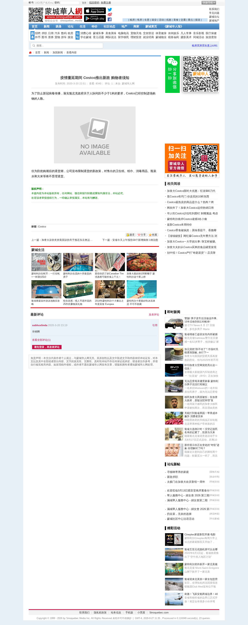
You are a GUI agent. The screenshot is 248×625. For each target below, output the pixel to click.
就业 (154, 19)
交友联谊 (148, 33)
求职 (44, 33)
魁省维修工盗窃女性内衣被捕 (200, 334)
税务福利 (173, 37)
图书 (44, 37)
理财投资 (136, 37)
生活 (83, 26)
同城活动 (198, 37)
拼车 (64, 37)
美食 (175, 19)
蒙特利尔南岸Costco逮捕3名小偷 (187, 218)
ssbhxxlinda (39, 325)
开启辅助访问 (218, 2)
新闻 (47, 26)
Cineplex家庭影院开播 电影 (200, 534)
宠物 (57, 37)
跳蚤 (59, 26)
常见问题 (214, 12)
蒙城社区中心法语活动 (180, 518)
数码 (64, 33)
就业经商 (148, 37)
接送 (197, 19)
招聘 (37, 33)
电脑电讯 (123, 33)
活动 (161, 19)
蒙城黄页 (151, 26)
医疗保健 (211, 33)
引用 (154, 325)
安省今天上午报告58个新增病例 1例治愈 (135, 239)
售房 (139, 19)
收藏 (154, 234)
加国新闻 (58, 52)
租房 (132, 19)
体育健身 (161, 33)
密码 (57, 2)
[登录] (84, 2)
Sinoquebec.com (159, 612)
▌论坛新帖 (172, 464)
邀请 (132, 234)
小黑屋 (141, 612)
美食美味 (110, 33)
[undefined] (110, 10)
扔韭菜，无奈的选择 (179, 513)
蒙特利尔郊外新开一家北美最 (200, 564)
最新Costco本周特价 (179, 224)
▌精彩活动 (172, 528)
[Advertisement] (165, 12)
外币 (37, 37)
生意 (146, 19)
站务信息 (116, 612)
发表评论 (154, 314)
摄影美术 (186, 37)
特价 (94, 26)
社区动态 (109, 26)
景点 (190, 19)
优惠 (168, 19)
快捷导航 (208, 2)
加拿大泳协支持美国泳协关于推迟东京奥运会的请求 (71, 239)
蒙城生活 (37, 250)
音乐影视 (198, 33)
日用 (51, 33)
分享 (143, 234)
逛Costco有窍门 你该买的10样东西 (188, 196)
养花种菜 (214, 513)
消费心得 (85, 33)
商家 (136, 26)
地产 (124, 26)
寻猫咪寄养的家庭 (178, 471)
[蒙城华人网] (56, 21)
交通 (183, 19)
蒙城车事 (98, 33)
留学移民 (123, 37)
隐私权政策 (100, 612)
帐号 (31, 2)
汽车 (57, 33)
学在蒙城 (85, 37)
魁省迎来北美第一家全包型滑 (200, 579)
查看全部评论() (41, 339)
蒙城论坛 (214, 16)
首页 (35, 26)
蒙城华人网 (30, 52)
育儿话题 (98, 37)
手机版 (129, 612)
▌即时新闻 (172, 312)
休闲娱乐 (173, 33)
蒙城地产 (214, 20)
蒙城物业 (161, 37)
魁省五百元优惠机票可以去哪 (200, 549)
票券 (51, 37)
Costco (42, 226)
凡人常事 (186, 33)
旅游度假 (211, 37)
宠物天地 (136, 33)
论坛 (71, 26)
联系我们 (214, 9)
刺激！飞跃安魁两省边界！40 (201, 594)
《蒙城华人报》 (173, 26)
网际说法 (110, 37)
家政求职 (172, 476)
